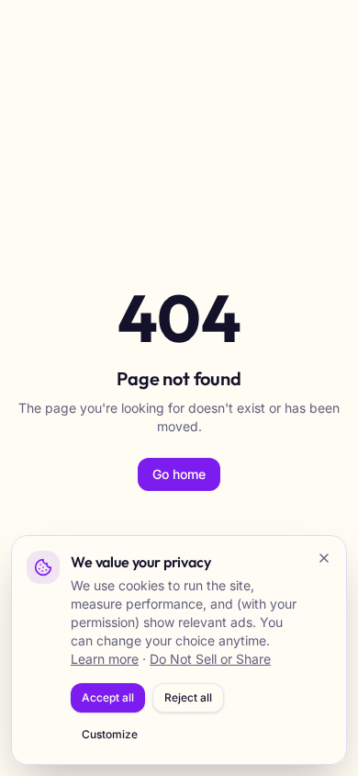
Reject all (188, 697)
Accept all (108, 697)
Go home (179, 474)
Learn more (105, 659)
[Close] (324, 558)
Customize (110, 734)
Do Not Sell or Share (210, 659)
